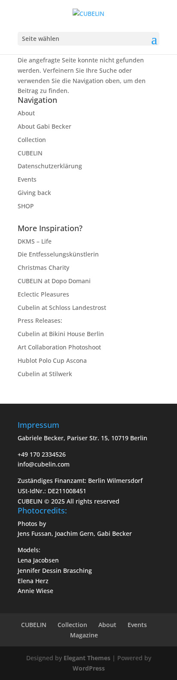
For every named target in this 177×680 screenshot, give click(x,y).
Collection (32, 140)
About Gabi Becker (44, 126)
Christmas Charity (43, 267)
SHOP (26, 206)
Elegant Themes (87, 658)
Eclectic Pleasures (43, 294)
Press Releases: (40, 320)
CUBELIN (30, 153)
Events (27, 179)
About (26, 113)
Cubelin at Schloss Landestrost (62, 307)
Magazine (84, 635)
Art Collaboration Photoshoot (59, 347)
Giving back (34, 193)
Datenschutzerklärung (50, 166)
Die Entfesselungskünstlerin (58, 254)
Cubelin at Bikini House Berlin (61, 334)
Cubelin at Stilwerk (45, 374)
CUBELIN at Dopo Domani (54, 281)
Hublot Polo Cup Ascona (52, 360)
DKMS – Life (35, 241)
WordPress (89, 668)
